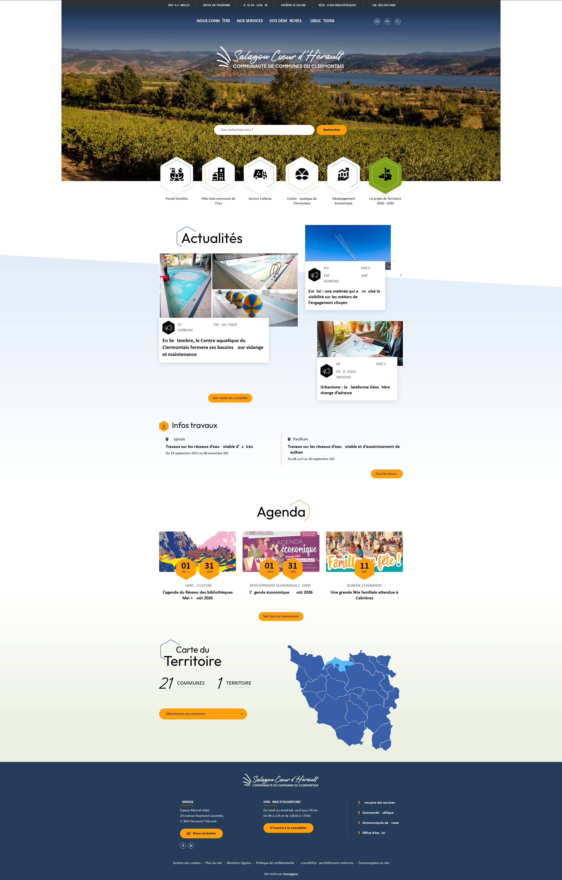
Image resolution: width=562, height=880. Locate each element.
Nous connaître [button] (213, 21)
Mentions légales (239, 863)
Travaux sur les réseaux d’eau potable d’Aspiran (209, 447)
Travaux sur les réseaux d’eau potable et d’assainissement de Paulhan (344, 450)
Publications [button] (321, 21)
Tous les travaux (386, 474)
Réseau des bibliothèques (341, 6)
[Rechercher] (398, 21)
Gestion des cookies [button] (187, 863)
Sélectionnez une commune (185, 714)
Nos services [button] (250, 21)
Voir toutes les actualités (230, 398)
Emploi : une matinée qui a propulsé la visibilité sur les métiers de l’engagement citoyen (344, 297)
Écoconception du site (373, 863)
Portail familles (181, 6)
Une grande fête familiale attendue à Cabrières (364, 595)
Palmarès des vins (385, 6)
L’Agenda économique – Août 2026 (281, 592)
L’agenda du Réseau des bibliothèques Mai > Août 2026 (198, 595)
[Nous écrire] (377, 21)
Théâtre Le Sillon (296, 6)
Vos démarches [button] (285, 21)
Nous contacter (204, 833)
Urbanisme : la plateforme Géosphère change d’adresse (355, 390)
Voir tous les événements (281, 616)
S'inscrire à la (288, 828)
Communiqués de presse (380, 823)
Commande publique (378, 813)
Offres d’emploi (373, 833)
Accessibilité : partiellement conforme (326, 863)
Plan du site (213, 863)
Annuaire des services (378, 803)
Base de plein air (258, 6)
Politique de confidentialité (275, 863)
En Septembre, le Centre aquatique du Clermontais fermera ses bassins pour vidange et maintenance (212, 347)
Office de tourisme (220, 6)
